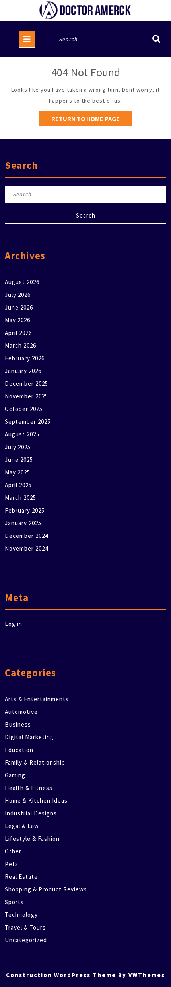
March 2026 (20, 345)
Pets (11, 864)
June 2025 (19, 459)
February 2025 (25, 510)
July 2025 (18, 447)
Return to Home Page (91, 120)
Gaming (15, 775)
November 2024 (26, 548)
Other (13, 851)
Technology (21, 914)
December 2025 (26, 383)
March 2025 (20, 497)
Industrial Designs (31, 813)
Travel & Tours (25, 927)
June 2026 (19, 307)
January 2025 (23, 523)
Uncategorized (26, 940)
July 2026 (18, 294)
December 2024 (26, 535)
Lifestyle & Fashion (32, 838)
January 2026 (23, 371)
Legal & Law (22, 826)
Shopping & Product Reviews (46, 889)
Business (18, 724)
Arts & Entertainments (37, 699)
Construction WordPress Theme (61, 975)
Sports (14, 902)
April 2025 (18, 485)
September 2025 (28, 421)
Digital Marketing (29, 737)
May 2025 (17, 472)
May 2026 (17, 320)
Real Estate (21, 876)
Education (19, 750)
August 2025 (22, 434)
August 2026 (22, 282)
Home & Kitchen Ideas (36, 800)
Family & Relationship (35, 762)
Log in (13, 623)
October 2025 (24, 409)
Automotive (21, 711)
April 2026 (18, 333)
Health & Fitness (28, 788)
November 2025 (26, 396)
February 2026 (25, 358)
